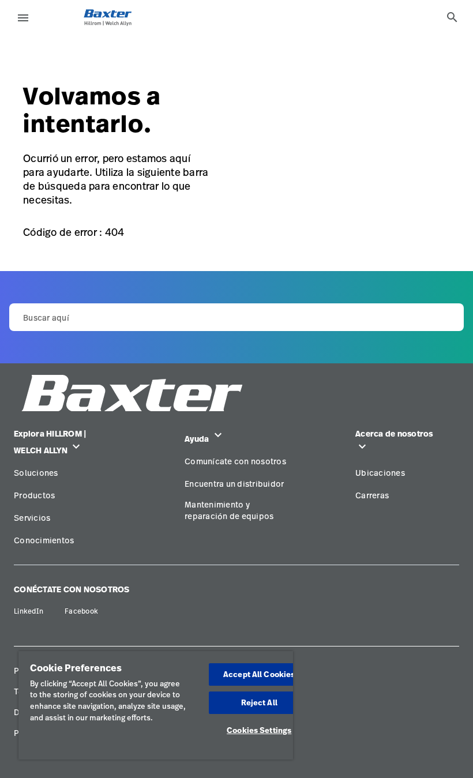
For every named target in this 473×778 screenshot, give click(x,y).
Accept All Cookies (259, 674)
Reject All (259, 702)
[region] (155, 705)
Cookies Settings (259, 730)
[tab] (452, 17)
